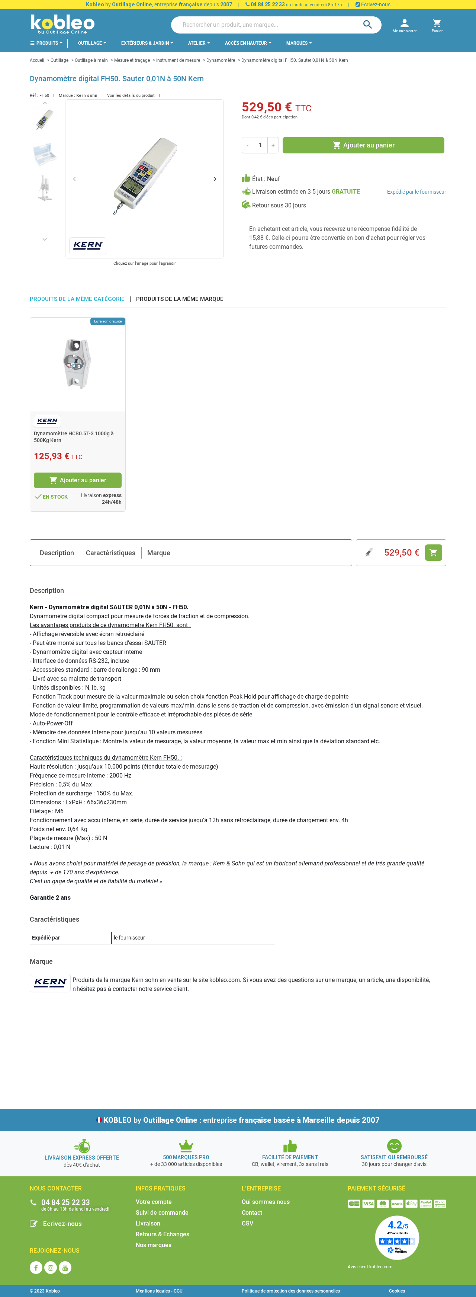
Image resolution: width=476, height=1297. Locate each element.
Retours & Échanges (162, 1234)
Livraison (148, 1223)
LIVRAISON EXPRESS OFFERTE (82, 1158)
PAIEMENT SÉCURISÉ (376, 1188)
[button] (437, 25)
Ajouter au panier (363, 145)
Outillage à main (91, 60)
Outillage (59, 60)
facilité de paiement (290, 1157)
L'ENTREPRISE (261, 1188)
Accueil (37, 60)
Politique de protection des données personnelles (291, 1291)
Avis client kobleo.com (370, 1266)
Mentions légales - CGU (159, 1291)
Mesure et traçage (132, 60)
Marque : (67, 95)
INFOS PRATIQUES (161, 1188)
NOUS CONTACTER (56, 1188)
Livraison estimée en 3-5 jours (306, 191)
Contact (252, 1212)
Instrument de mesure (178, 60)
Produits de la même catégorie (77, 299)
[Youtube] (65, 1267)
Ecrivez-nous (375, 4)
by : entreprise (242, 1120)
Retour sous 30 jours (279, 205)
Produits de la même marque (179, 299)
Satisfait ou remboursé (394, 1157)
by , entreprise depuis (159, 4)
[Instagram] (50, 1267)
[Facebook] (36, 1267)
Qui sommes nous (266, 1201)
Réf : (34, 95)
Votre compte (154, 1201)
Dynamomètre (220, 60)
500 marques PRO (186, 1157)
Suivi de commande (162, 1212)
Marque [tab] (158, 553)
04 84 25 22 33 (267, 4)
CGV (247, 1223)
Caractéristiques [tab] (110, 553)
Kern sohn (86, 95)
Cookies (397, 1291)
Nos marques (153, 1245)
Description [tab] (57, 553)
